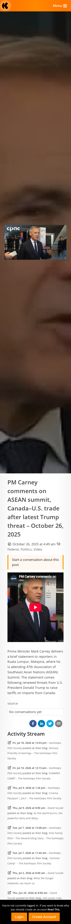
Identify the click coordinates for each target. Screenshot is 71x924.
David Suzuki (55, 808)
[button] (33, 723)
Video (37, 549)
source (12, 703)
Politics (26, 549)
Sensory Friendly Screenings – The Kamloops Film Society (32, 753)
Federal (13, 549)
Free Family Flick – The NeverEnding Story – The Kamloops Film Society (35, 838)
